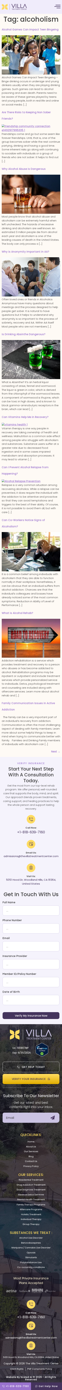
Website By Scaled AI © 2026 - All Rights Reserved (31, 1378)
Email (6, 938)
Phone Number (12, 920)
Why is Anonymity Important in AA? (25, 251)
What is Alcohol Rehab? (17, 613)
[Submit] (52, 1118)
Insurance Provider (15, 956)
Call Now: (31, 1312)
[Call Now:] (31, 1304)
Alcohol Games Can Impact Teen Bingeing (30, 29)
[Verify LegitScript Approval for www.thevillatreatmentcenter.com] (42, 1055)
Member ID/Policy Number (19, 974)
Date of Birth (11, 992)
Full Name (9, 902)
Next (55, 751)
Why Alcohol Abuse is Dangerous (24, 169)
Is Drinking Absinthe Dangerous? (23, 334)
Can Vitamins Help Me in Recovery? (25, 417)
